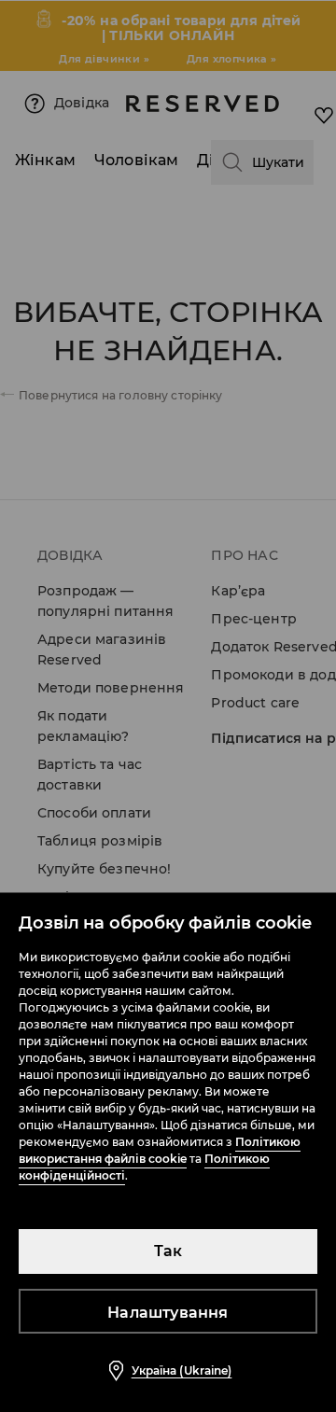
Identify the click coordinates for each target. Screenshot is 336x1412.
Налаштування (167, 1312)
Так (168, 1251)
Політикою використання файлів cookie (160, 1150)
